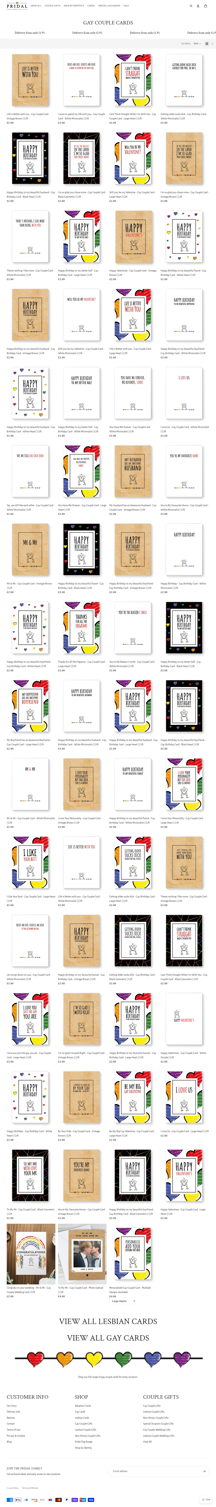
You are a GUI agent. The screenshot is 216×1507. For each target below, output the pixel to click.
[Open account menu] (198, 6)
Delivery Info (13, 1411)
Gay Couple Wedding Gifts (156, 1429)
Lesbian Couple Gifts (85, 1429)
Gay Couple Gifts (83, 1423)
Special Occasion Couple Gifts (158, 1423)
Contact (11, 1423)
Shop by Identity (83, 1447)
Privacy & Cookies (16, 1435)
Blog (9, 1441)
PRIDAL (15, 1488)
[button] (197, 43)
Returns (11, 1417)
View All (147, 1441)
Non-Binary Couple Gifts (87, 1435)
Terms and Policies (30, 1488)
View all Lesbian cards (108, 1321)
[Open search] (191, 6)
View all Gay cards (108, 1338)
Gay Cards (80, 1411)
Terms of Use (13, 1429)
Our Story (12, 1405)
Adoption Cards (83, 1405)
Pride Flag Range (83, 1441)
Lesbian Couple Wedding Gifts (158, 1435)
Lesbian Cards (82, 1417)
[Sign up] (204, 1471)
